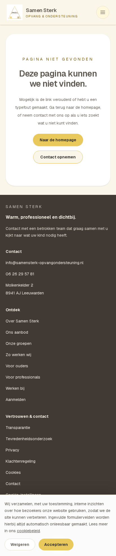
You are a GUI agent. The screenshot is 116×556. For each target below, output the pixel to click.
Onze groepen (19, 343)
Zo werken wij (18, 354)
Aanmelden (16, 399)
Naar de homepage (58, 139)
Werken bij (15, 388)
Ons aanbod (17, 332)
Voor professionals (23, 377)
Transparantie (18, 427)
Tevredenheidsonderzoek (29, 438)
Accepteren (56, 544)
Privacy (12, 450)
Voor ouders (17, 365)
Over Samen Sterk (22, 321)
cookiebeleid (28, 530)
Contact (13, 483)
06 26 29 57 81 (20, 273)
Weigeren (19, 544)
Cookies (13, 472)
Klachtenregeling (20, 461)
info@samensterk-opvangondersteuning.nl (44, 262)
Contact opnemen (58, 157)
